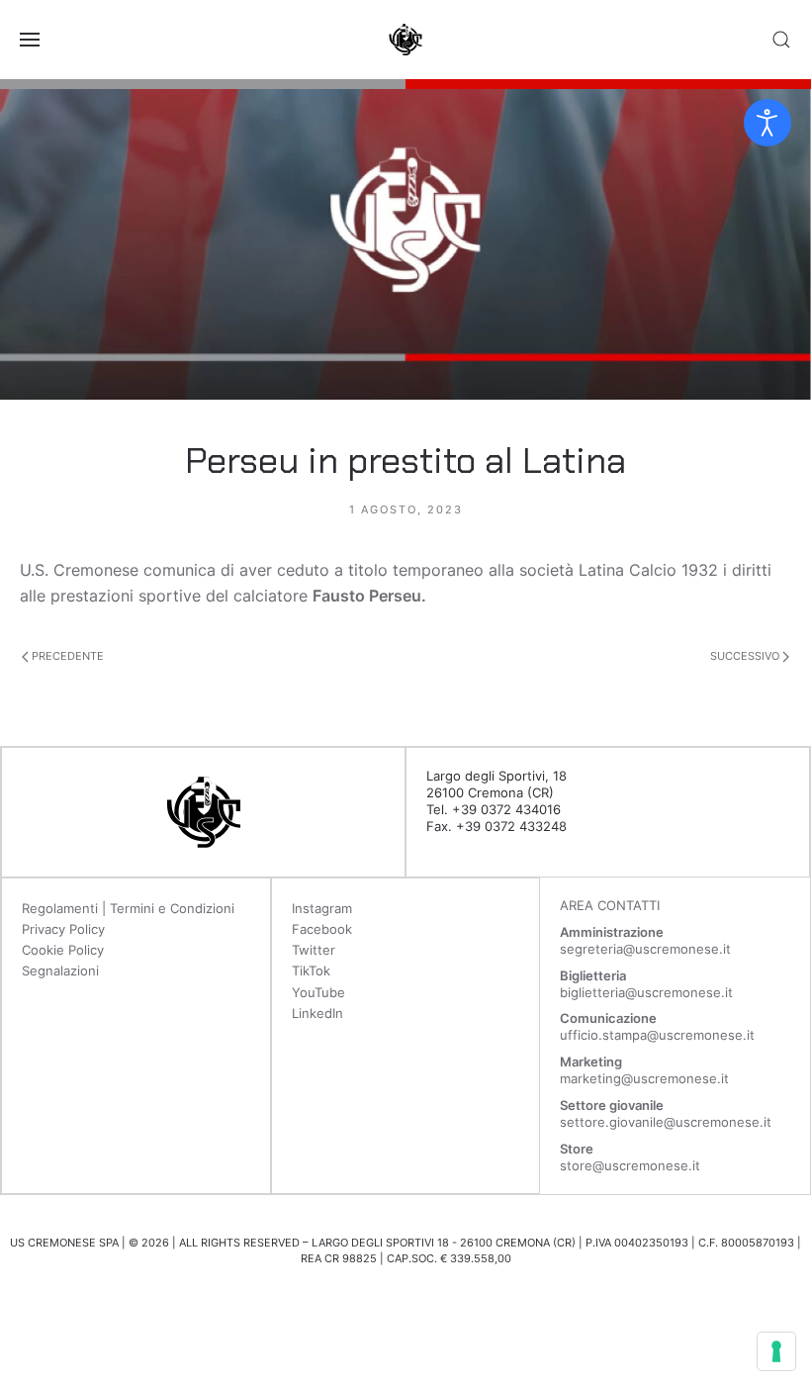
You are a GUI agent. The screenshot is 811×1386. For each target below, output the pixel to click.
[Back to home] (405, 39)
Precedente (66, 656)
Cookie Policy (63, 950)
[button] (30, 39)
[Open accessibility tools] (767, 122)
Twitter (313, 950)
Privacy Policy (63, 929)
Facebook (322, 929)
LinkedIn (317, 1013)
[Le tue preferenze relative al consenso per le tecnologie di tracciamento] (776, 1351)
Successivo (746, 656)
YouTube (318, 992)
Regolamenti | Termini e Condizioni (128, 908)
